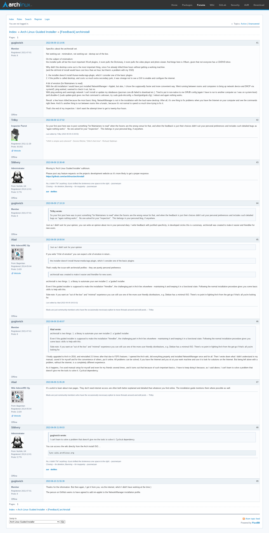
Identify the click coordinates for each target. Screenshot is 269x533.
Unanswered (253, 24)
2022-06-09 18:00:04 (55, 239)
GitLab (222, 5)
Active (244, 24)
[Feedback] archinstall (75, 32)
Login (47, 19)
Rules (19, 19)
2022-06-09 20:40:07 (55, 321)
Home (174, 5)
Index (11, 19)
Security (235, 5)
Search (28, 19)
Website (17, 151)
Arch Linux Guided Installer (38, 32)
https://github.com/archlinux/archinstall (65, 176)
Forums (201, 5)
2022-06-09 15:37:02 (55, 120)
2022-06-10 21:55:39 (55, 481)
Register (38, 19)
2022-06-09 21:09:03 (55, 427)
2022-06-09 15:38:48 (55, 162)
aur (47, 192)
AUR (246, 5)
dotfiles (54, 192)
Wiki (212, 5)
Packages (187, 5)
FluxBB (256, 522)
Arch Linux (17, 5)
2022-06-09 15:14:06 (55, 43)
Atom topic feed (252, 519)
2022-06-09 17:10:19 (55, 203)
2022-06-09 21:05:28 (55, 382)
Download (259, 5)
